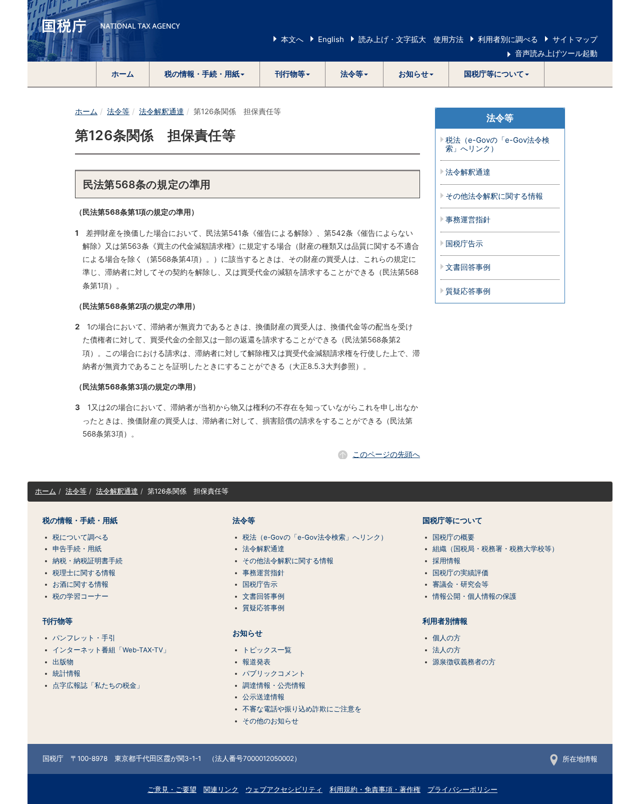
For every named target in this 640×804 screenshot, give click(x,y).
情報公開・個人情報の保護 (474, 596)
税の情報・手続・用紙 (80, 520)
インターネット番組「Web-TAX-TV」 (111, 650)
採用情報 (446, 561)
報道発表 (256, 662)
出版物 (63, 662)
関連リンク (221, 789)
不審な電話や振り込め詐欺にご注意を (302, 709)
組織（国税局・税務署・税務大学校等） (495, 549)
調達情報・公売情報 (274, 685)
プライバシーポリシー (463, 789)
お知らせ (247, 633)
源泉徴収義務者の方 (464, 662)
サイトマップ (575, 39)
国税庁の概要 (453, 537)
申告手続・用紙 (77, 549)
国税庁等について (452, 520)
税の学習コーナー (80, 596)
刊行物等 (57, 621)
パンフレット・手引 (84, 638)
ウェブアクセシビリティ (284, 789)
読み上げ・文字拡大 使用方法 (411, 39)
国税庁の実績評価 (460, 573)
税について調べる (80, 537)
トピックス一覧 (267, 650)
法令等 (118, 111)
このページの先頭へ (386, 454)
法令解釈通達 (161, 111)
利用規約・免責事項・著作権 (375, 789)
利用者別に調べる (508, 39)
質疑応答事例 (468, 291)
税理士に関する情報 (84, 573)
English (331, 39)
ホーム (123, 74)
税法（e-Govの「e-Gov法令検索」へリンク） (498, 144)
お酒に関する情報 (80, 584)
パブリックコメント (274, 673)
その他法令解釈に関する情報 (494, 196)
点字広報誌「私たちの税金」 (98, 685)
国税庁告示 (464, 244)
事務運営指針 (468, 220)
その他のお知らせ (270, 721)
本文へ (292, 39)
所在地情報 (580, 759)
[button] (205, 74)
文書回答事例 (468, 267)
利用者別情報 (445, 621)
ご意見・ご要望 (172, 789)
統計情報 (66, 673)
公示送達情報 (263, 697)
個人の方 (446, 638)
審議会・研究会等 (460, 584)
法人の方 (446, 650)
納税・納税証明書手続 (87, 561)
